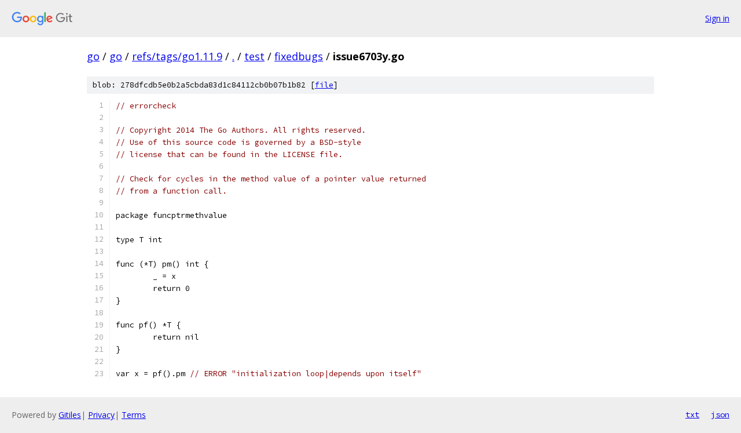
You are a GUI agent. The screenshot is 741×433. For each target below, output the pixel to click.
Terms (134, 414)
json (720, 414)
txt (692, 414)
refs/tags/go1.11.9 (177, 56)
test (254, 56)
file (324, 85)
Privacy (101, 414)
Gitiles (69, 414)
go (93, 56)
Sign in (717, 18)
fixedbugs (298, 56)
